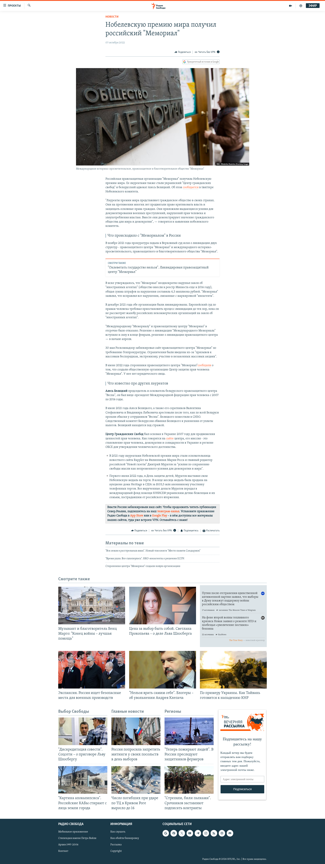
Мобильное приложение (73, 831)
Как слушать (117, 831)
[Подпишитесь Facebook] (173, 833)
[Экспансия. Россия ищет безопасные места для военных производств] (91, 670)
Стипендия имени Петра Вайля (77, 838)
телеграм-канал (168, 511)
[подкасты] (301, 5)
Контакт (63, 851)
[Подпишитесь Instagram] (206, 833)
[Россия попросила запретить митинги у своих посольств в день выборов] (135, 731)
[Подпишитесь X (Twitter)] (182, 833)
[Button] (183, 52)
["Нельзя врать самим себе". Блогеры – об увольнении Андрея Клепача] (162, 670)
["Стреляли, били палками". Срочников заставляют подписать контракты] (189, 780)
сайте (170, 438)
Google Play (159, 515)
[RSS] (214, 833)
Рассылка (116, 844)
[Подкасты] (222, 833)
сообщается (191, 187)
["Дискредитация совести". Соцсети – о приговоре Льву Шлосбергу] (82, 731)
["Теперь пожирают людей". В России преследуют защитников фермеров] (189, 731)
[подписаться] (230, 833)
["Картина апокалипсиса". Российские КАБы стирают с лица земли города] (82, 780)
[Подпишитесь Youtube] (190, 833)
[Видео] (290, 5)
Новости (111, 16)
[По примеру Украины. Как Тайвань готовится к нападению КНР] (233, 670)
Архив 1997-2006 (68, 844)
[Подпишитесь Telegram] (198, 833)
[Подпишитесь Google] (165, 833)
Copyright (116, 851)
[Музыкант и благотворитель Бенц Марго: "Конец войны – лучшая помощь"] (91, 605)
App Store (136, 515)
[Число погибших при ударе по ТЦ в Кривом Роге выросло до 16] (135, 780)
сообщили (204, 365)
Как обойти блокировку (124, 838)
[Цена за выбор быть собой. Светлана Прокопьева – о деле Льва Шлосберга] (162, 605)
